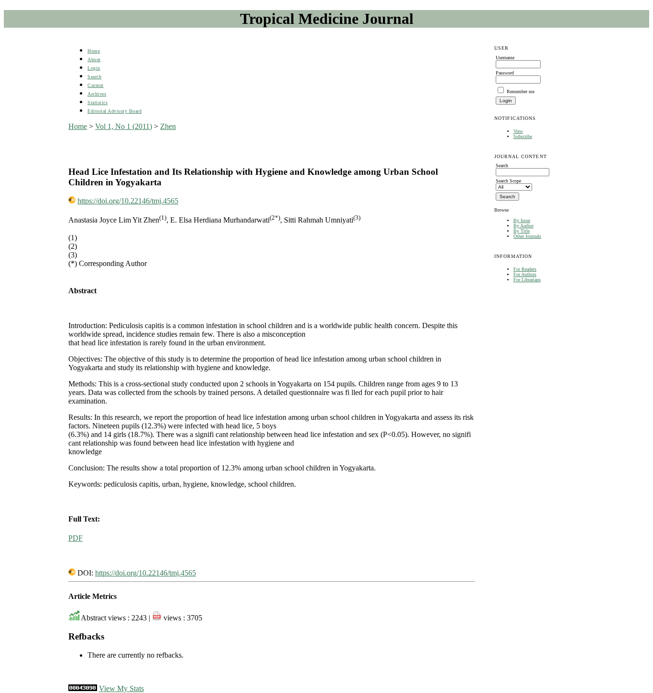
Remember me (520, 91)
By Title (521, 231)
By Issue (521, 220)
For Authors (524, 274)
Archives (96, 93)
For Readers (524, 269)
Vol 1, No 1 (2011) (123, 126)
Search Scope (508, 180)
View (518, 131)
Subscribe (522, 136)
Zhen (168, 126)
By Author (523, 225)
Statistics (97, 102)
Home (93, 50)
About (94, 59)
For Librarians (527, 279)
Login (93, 68)
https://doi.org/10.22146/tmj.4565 (127, 201)
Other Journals (527, 236)
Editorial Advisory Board (114, 111)
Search (94, 76)
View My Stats (121, 688)
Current (95, 85)
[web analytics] (82, 688)
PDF (75, 538)
